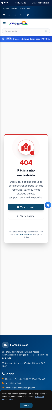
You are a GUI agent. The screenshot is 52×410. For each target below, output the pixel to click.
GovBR (4, 2)
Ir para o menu (26, 9)
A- (16, 15)
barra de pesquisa (24, 234)
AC (4, 15)
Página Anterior (27, 216)
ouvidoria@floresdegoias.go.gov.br (21, 387)
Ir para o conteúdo (10, 9)
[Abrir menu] (4, 23)
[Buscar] (46, 31)
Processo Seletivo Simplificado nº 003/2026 (31, 39)
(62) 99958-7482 (13, 383)
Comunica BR (20, 3)
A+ (10, 15)
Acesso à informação (40, 3)
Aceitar (26, 405)
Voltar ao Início (27, 207)
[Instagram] (28, 15)
